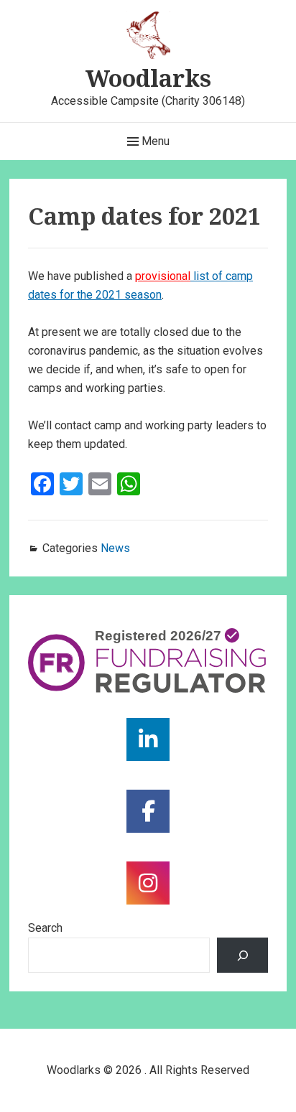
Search (45, 928)
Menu (154, 141)
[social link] (148, 739)
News (115, 548)
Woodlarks (148, 77)
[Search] (242, 955)
